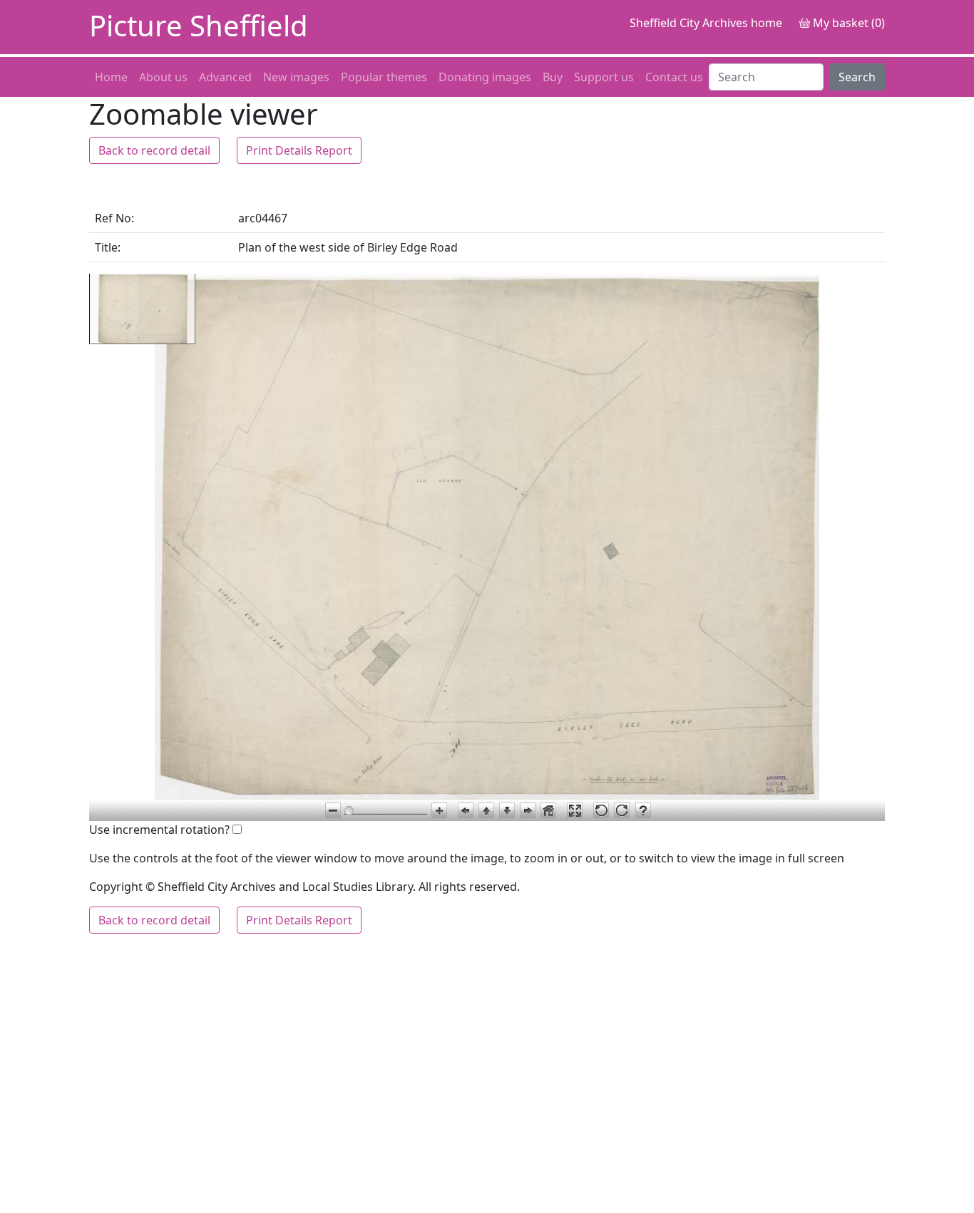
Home (111, 77)
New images (296, 77)
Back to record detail (154, 150)
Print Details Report (299, 150)
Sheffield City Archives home (706, 23)
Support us (604, 77)
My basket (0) (847, 23)
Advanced (225, 77)
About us (163, 77)
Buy (553, 77)
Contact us (674, 77)
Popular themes (384, 77)
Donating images (485, 77)
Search (857, 77)
